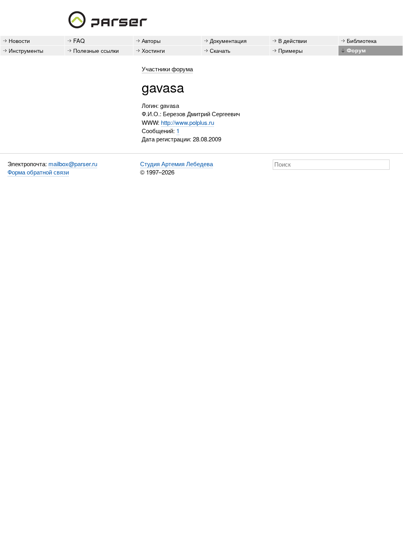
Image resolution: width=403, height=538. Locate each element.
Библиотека (362, 40)
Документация (228, 40)
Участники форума (167, 69)
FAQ (79, 40)
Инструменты (26, 50)
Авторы (151, 40)
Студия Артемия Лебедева (176, 164)
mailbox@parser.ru (72, 164)
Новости (19, 40)
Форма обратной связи (38, 172)
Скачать (220, 50)
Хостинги (153, 50)
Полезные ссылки (96, 50)
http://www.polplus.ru (187, 122)
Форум (356, 50)
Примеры (290, 50)
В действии (292, 40)
